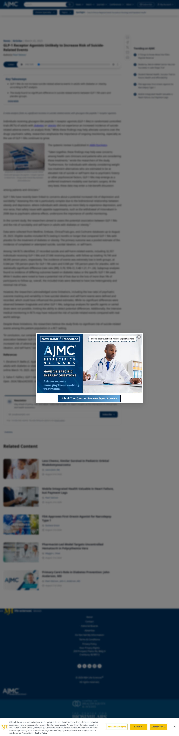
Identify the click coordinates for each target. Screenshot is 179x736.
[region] (89, 727)
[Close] (174, 727)
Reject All (138, 726)
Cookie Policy (41, 733)
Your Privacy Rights (117, 726)
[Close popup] (139, 337)
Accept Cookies (158, 726)
